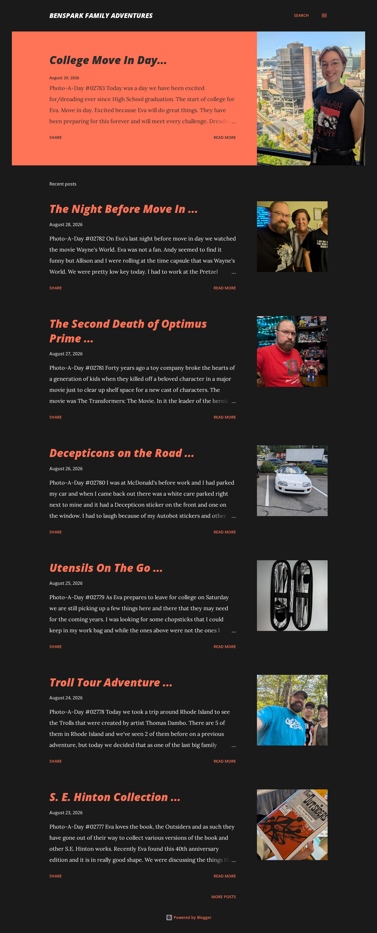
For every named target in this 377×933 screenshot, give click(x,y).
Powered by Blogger (191, 917)
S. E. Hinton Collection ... (115, 796)
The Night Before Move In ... (123, 208)
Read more (225, 137)
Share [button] (55, 137)
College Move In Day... (108, 59)
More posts (223, 896)
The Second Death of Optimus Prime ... (128, 331)
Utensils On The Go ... (106, 567)
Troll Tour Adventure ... (111, 682)
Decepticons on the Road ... (122, 452)
